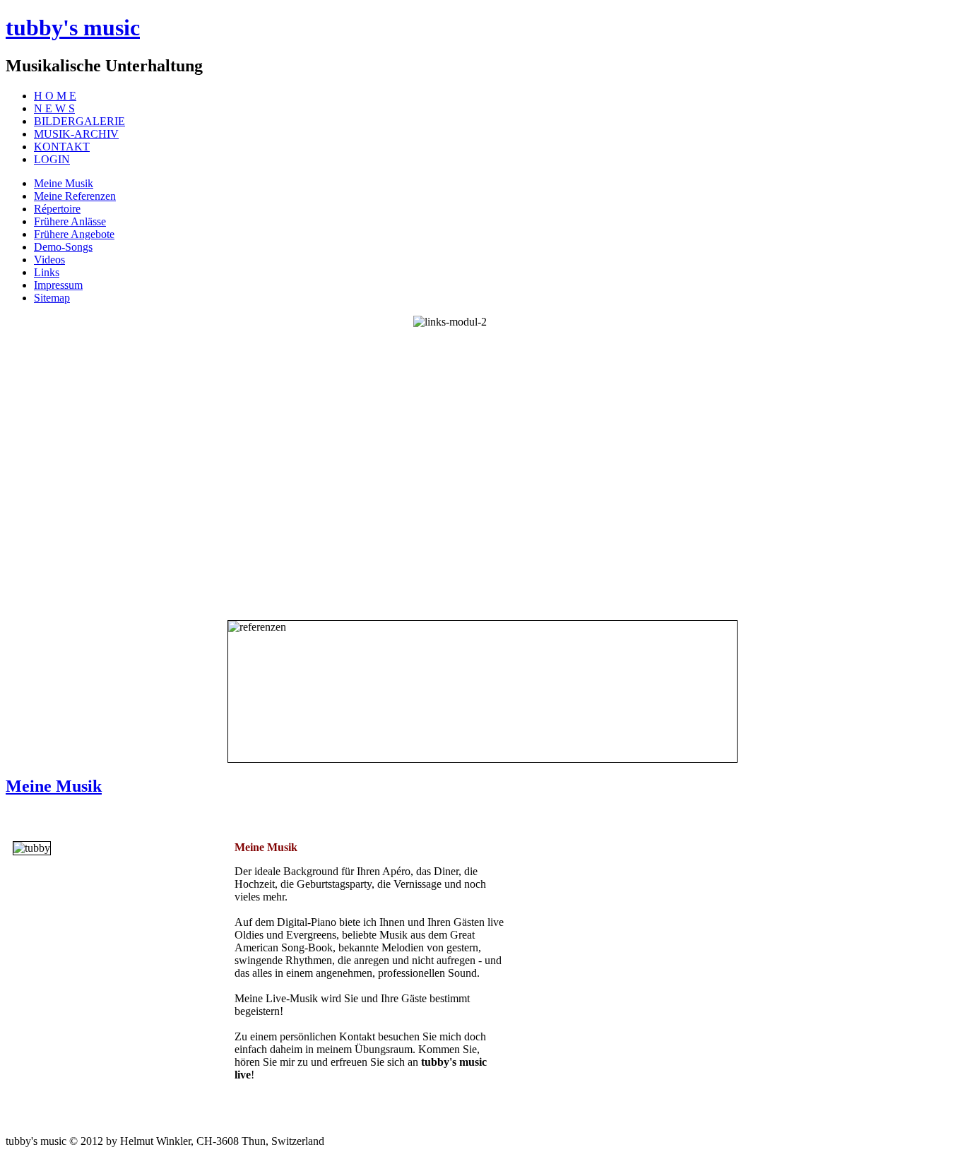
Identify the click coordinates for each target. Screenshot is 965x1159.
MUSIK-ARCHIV (76, 134)
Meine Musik (63, 183)
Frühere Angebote (74, 234)
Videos (49, 260)
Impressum (58, 285)
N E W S (54, 108)
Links (46, 272)
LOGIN (52, 159)
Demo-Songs (63, 247)
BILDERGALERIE (79, 121)
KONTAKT (62, 147)
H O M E (55, 96)
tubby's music (73, 27)
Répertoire (57, 209)
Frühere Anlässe (70, 221)
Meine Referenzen (75, 196)
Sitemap (52, 298)
